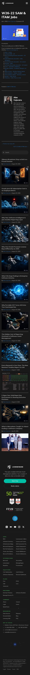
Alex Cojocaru (12, 21)
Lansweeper (6, 563)
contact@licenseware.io (11, 629)
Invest (17, 604)
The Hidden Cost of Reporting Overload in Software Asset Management (12, 336)
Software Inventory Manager (8, 541)
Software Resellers (21, 592)
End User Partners (7, 592)
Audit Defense (19, 572)
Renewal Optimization (21, 574)
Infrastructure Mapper (8, 544)
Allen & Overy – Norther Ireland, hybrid (15, 71)
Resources (6, 611)
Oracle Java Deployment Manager (8, 551)
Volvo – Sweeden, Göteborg (12, 66)
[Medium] (11, 527)
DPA (18, 669)
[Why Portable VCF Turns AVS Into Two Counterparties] (15, 320)
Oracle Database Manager (21, 549)
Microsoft (5, 560)
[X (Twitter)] (23, 527)
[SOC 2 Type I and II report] (15, 518)
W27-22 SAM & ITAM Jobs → (20, 146)
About (4, 602)
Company (6, 599)
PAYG (17, 581)
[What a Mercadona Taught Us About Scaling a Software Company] (15, 442)
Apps (4, 536)
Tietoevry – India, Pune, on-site (13, 78)
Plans (5, 579)
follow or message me (12, 50)
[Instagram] (19, 527)
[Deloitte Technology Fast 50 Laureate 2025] (15, 493)
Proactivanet (19, 565)
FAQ (17, 618)
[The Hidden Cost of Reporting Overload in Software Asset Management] (15, 352)
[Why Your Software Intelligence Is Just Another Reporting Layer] (15, 233)
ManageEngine (20, 563)
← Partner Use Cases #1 (8, 143)
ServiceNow (19, 560)
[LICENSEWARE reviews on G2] (15, 501)
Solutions (6, 569)
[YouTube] (15, 527)
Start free (15, 481)
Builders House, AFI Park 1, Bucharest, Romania (17, 625)
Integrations (8, 558)
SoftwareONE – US (10, 54)
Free (4, 581)
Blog (17, 616)
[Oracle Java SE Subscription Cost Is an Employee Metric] (15, 204)
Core (17, 583)
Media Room (6, 607)
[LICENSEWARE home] (15, 467)
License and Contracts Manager (21, 541)
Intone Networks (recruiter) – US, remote (15, 62)
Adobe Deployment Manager (21, 546)
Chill (4, 583)
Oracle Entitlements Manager (21, 553)
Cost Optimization (7, 572)
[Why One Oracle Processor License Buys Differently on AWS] (15, 262)
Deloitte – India (9, 63)
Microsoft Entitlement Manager (8, 553)
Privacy (9, 669)
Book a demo (15, 486)
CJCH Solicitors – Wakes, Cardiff (13, 73)
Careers (18, 602)
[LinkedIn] (7, 527)
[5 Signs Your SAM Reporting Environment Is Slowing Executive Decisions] (15, 413)
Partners (6, 590)
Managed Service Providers (8, 595)
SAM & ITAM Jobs (11, 86)
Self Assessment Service (21, 544)
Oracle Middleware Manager (21, 551)
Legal (4, 604)
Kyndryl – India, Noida (10, 76)
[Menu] (26, 3)
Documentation (7, 616)
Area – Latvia (8, 52)
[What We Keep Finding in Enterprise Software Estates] (15, 291)
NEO (4, 539)
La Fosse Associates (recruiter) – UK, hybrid (16, 65)
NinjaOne (5, 565)
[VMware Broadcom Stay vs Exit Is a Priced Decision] (15, 175)
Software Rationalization (8, 574)
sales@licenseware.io (10, 632)
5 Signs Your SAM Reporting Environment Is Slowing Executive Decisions (14, 397)
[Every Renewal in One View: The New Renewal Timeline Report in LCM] (15, 381)
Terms (13, 669)
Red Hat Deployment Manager (8, 549)
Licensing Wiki (6, 618)
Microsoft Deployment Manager (8, 546)
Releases (18, 613)
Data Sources (6, 613)
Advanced (5, 586)
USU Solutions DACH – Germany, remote (15, 74)
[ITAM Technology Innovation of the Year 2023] (15, 509)
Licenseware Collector (21, 539)
